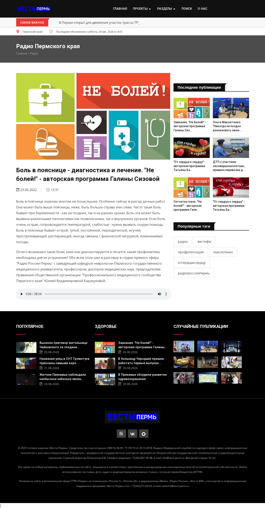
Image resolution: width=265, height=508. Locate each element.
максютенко (223, 252)
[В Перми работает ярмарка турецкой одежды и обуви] (231, 378)
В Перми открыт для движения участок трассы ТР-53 (101, 22)
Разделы (166, 9)
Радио (34, 53)
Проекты (142, 9)
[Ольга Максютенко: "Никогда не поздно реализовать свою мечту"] (231, 108)
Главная (120, 9)
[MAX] (143, 433)
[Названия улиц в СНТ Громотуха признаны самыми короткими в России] (26, 363)
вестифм (204, 241)
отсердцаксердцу (192, 262)
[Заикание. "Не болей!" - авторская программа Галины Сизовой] (191, 108)
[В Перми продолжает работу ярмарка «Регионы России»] (231, 362)
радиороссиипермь (194, 273)
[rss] (121, 433)
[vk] (132, 433)
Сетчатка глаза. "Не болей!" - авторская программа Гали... (187, 205)
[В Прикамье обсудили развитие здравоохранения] (105, 379)
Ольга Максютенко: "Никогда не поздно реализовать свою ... (228, 126)
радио (183, 241)
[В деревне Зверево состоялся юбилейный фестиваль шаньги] (183, 362)
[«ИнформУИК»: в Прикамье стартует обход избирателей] (183, 346)
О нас (202, 9)
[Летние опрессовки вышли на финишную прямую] (207, 378)
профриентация (191, 252)
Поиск (187, 9)
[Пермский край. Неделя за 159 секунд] (231, 346)
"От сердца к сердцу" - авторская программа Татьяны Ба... (189, 166)
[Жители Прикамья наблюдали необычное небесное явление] (26, 379)
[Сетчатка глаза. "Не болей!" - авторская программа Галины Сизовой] (191, 187)
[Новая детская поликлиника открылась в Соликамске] (183, 378)
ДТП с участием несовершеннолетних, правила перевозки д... (229, 166)
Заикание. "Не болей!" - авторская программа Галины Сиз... (189, 126)
